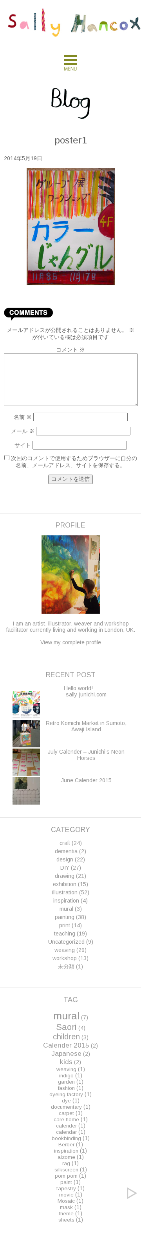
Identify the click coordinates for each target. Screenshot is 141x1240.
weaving (64, 950)
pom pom (66, 1176)
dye (66, 1101)
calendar (66, 1132)
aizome (66, 1157)
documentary (66, 1107)
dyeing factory (66, 1094)
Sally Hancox (74, 26)
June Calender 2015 (86, 780)
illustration (65, 892)
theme (66, 1213)
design (64, 859)
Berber (66, 1145)
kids (66, 1062)
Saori (66, 1027)
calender (66, 1126)
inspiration (66, 900)
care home (66, 1119)
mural (66, 909)
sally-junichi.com (86, 694)
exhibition (64, 884)
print (64, 925)
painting (64, 917)
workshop (64, 958)
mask (66, 1207)
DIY (64, 868)
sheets (66, 1220)
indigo (66, 1076)
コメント (70, 349)
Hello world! (78, 688)
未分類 (66, 966)
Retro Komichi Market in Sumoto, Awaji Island (86, 726)
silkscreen (66, 1170)
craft (65, 843)
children (66, 1036)
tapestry (66, 1188)
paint (66, 1182)
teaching (64, 933)
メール (22, 431)
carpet (66, 1113)
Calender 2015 (66, 1045)
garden (66, 1082)
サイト (22, 445)
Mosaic (66, 1201)
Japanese (66, 1053)
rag (66, 1163)
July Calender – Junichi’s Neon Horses (86, 755)
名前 (23, 417)
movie (66, 1195)
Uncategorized (66, 942)
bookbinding (66, 1138)
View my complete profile (70, 642)
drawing (64, 876)
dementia (66, 851)
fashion (66, 1088)
